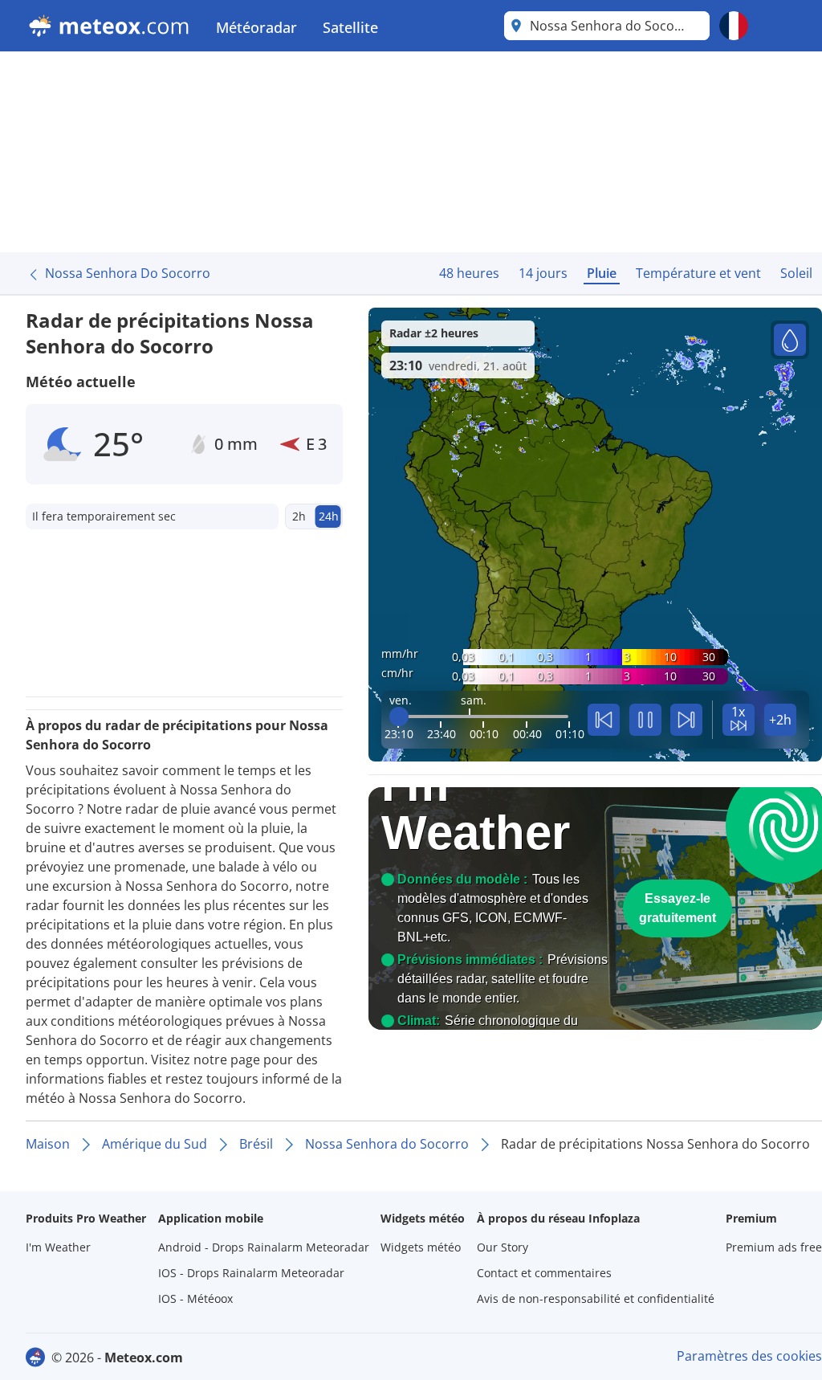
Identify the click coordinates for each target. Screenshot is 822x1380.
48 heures (469, 273)
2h (299, 516)
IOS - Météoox (195, 1298)
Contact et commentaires (544, 1272)
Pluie (601, 273)
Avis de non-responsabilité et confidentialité (595, 1298)
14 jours (543, 273)
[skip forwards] (686, 720)
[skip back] (604, 720)
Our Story (502, 1247)
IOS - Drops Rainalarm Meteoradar (251, 1272)
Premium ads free (774, 1247)
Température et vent (698, 273)
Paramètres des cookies (749, 1356)
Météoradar (256, 27)
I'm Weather (58, 1247)
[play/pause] (645, 720)
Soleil (796, 273)
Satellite (350, 27)
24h (329, 516)
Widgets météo (420, 1247)
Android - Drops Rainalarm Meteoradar (263, 1247)
